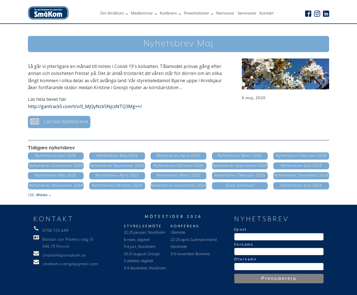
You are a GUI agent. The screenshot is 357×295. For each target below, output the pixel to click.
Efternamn (245, 259)
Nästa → (45, 194)
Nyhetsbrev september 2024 (178, 185)
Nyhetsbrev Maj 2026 (117, 155)
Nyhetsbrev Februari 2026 (301, 155)
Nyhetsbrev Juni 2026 (55, 155)
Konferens (168, 13)
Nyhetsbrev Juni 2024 (301, 185)
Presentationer (196, 13)
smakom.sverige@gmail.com (70, 264)
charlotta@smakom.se (64, 255)
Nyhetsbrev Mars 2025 (179, 175)
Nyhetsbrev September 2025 (240, 166)
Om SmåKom (112, 13)
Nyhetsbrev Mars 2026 (240, 155)
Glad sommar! (240, 185)
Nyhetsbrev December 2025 (56, 166)
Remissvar (225, 13)
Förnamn (244, 244)
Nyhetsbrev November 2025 (117, 166)
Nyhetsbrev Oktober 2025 (178, 166)
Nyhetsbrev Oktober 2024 (117, 185)
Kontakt (267, 13)
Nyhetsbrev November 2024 (56, 185)
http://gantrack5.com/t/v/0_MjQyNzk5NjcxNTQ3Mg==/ (85, 106)
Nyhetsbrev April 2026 (178, 155)
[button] (59, 122)
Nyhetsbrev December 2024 (301, 175)
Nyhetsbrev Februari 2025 (239, 175)
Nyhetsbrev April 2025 (117, 175)
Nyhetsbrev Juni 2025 (301, 166)
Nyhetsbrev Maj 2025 (55, 175)
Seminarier (247, 13)
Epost (240, 229)
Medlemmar (142, 13)
